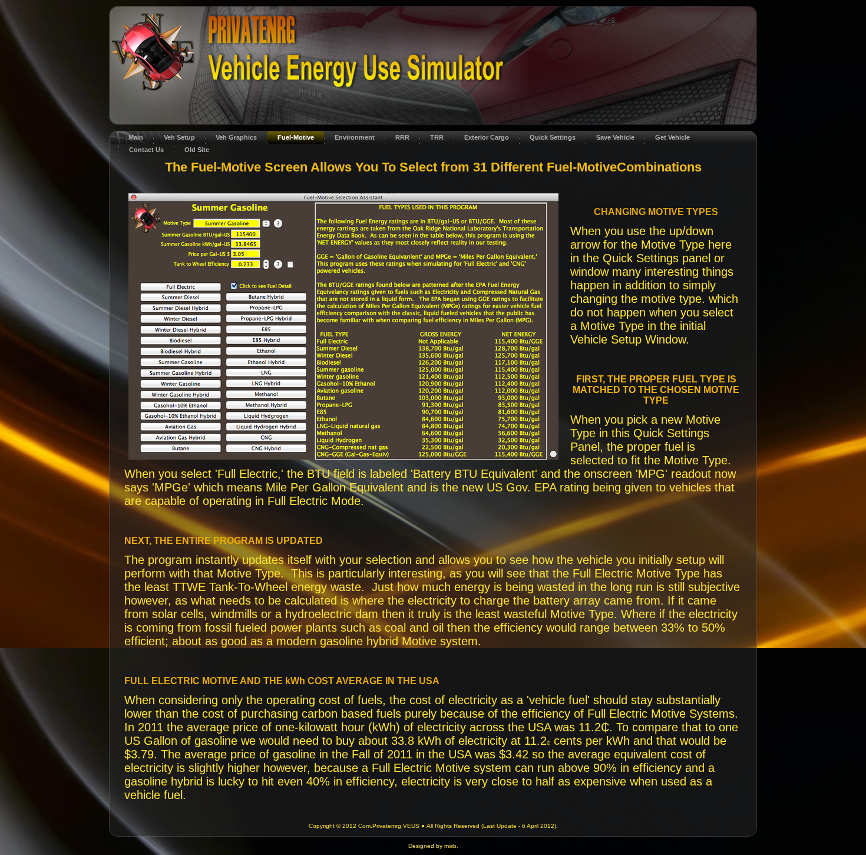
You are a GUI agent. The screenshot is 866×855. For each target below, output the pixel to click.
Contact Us (146, 149)
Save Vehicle (615, 137)
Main (135, 137)
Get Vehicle (672, 137)
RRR (402, 137)
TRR (437, 137)
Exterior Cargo (486, 137)
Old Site (196, 149)
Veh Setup (179, 137)
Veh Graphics (236, 137)
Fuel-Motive (295, 137)
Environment (355, 137)
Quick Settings (553, 137)
